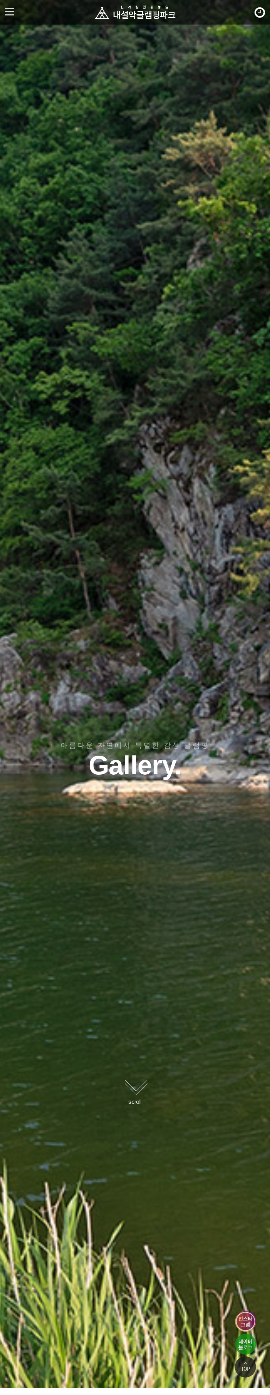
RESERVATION (259, 12)
